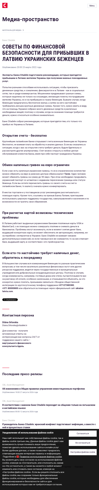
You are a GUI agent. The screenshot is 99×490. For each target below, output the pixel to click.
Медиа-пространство (30, 19)
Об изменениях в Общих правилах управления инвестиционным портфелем (43, 388)
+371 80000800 (10, 288)
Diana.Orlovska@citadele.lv (14, 325)
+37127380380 (66, 285)
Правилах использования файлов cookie (41, 456)
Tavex (67, 174)
